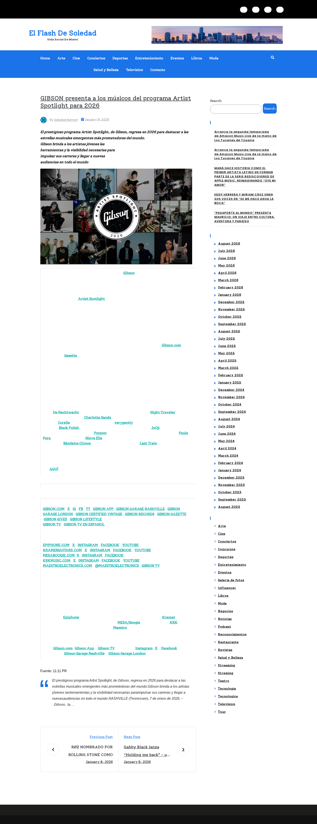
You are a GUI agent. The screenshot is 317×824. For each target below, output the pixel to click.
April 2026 (227, 273)
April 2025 (227, 360)
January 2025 (229, 382)
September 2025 (232, 324)
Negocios (225, 611)
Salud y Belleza (106, 70)
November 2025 (231, 309)
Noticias (225, 619)
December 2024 (231, 390)
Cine (76, 58)
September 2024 (232, 412)
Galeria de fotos (231, 580)
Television (134, 70)
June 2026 (227, 258)
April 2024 (227, 448)
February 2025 (230, 375)
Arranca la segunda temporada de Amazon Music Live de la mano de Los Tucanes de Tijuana (245, 136)
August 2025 (229, 331)
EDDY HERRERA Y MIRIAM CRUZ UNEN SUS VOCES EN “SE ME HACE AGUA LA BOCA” (244, 199)
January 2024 (229, 470)
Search (216, 101)
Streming (225, 673)
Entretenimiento (149, 58)
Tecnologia (227, 688)
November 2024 (231, 397)
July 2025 (226, 338)
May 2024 (226, 441)
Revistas (225, 650)
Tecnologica (228, 696)
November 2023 (231, 485)
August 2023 (229, 507)
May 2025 (226, 353)
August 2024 (229, 419)
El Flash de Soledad (62, 33)
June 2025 (227, 346)
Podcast (224, 626)
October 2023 (230, 492)
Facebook (169, 648)
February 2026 (230, 287)
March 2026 (228, 280)
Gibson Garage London (127, 653)
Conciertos (96, 58)
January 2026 (229, 295)
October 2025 (230, 317)
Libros (196, 58)
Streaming (226, 665)
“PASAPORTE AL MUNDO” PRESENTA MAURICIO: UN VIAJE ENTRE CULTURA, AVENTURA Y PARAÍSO (244, 217)
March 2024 (228, 455)
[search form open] (272, 57)
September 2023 (232, 499)
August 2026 (229, 243)
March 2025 (228, 368)
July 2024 (226, 426)
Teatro (223, 681)
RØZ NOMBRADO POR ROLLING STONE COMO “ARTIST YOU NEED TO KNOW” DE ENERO (90, 752)
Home (45, 58)
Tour (222, 712)
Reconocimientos (232, 634)
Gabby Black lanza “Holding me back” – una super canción (147, 752)
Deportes (120, 58)
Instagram (144, 648)
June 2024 (227, 434)
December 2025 (231, 302)
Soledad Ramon (66, 120)
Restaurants (228, 642)
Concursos (226, 549)
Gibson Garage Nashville (84, 653)
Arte (61, 58)
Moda (213, 58)
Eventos (177, 58)
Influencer (227, 588)
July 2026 (226, 251)
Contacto (157, 70)
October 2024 (229, 404)
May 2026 (226, 265)
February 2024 (230, 463)
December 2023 (231, 477)
